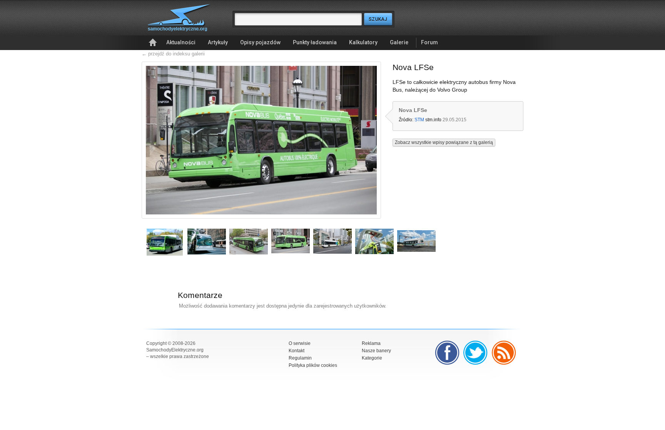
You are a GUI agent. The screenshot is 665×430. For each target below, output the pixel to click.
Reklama (371, 343)
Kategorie (372, 358)
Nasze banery (376, 350)
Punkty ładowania (315, 42)
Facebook (447, 352)
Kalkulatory (363, 42)
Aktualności (180, 42)
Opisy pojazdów (260, 42)
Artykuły (218, 42)
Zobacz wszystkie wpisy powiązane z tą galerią (444, 142)
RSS (504, 352)
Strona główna (153, 43)
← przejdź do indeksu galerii (173, 54)
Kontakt (296, 350)
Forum (429, 42)
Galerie (399, 42)
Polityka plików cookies (313, 365)
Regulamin (300, 358)
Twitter (475, 352)
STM (419, 119)
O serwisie (300, 343)
